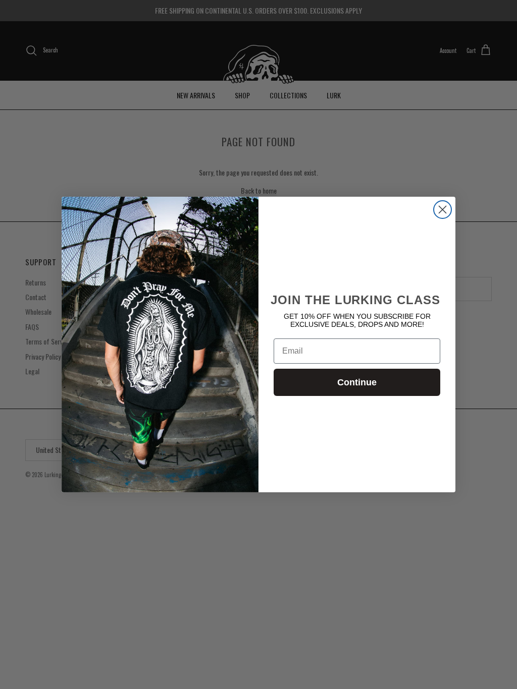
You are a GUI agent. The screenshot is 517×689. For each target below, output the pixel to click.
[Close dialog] (442, 209)
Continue (357, 382)
